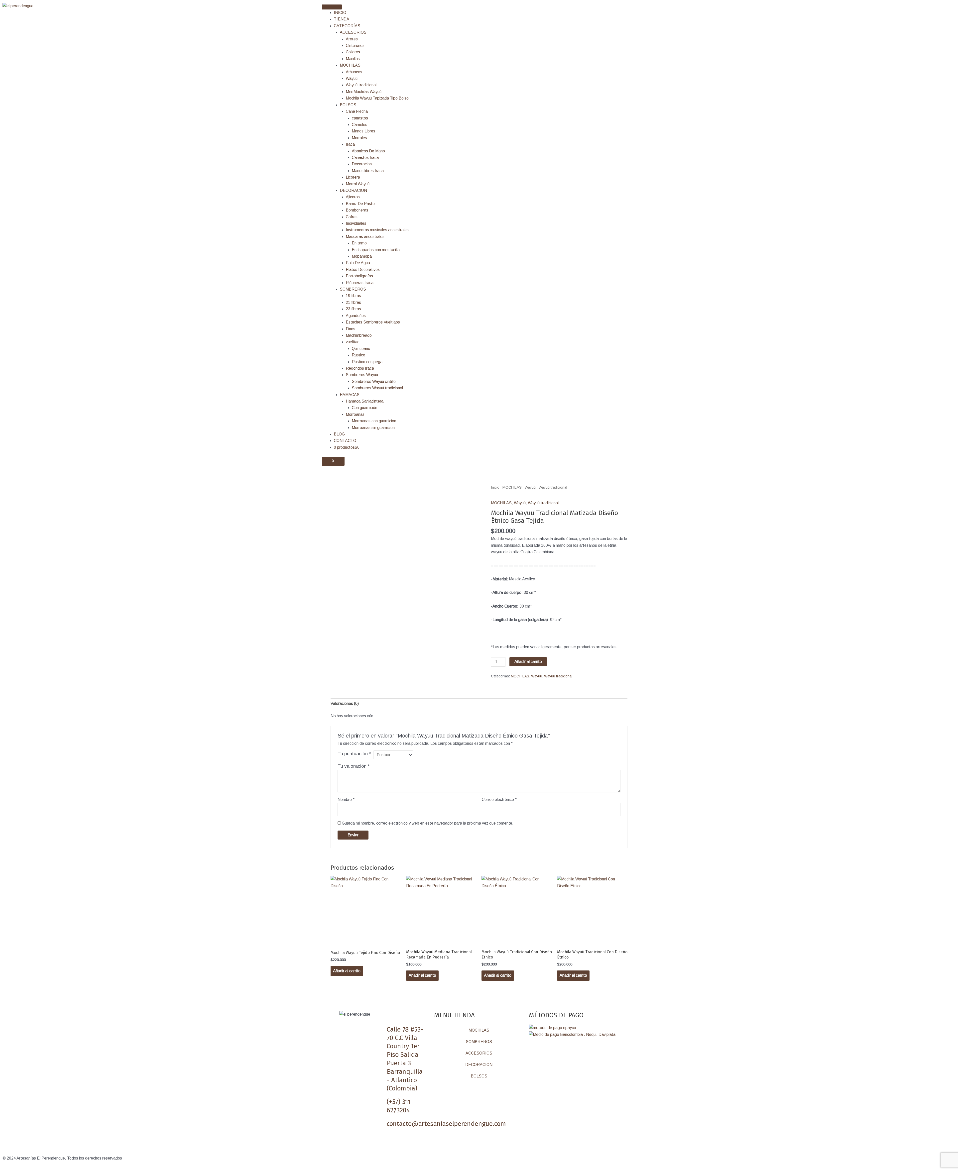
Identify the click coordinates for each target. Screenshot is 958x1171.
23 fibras (353, 309)
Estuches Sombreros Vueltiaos (373, 322)
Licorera (353, 177)
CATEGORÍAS (347, 26)
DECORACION (353, 190)
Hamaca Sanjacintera (364, 401)
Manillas (353, 59)
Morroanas (355, 414)
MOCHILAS (350, 65)
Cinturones (355, 45)
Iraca (350, 144)
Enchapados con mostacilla (376, 250)
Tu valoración (354, 766)
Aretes (352, 39)
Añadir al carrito (528, 661)
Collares (353, 52)
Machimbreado (359, 335)
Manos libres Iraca (368, 171)
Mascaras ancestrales (365, 236)
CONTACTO (345, 440)
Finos (350, 329)
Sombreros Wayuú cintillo (374, 381)
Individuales (356, 223)
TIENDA (341, 19)
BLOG (339, 434)
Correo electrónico (499, 799)
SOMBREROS (353, 289)
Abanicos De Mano (368, 151)
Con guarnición (364, 408)
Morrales (359, 138)
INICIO (340, 12)
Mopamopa (362, 256)
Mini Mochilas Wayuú (363, 92)
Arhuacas (354, 72)
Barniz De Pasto (360, 204)
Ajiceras (353, 197)
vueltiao (352, 342)
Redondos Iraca (360, 368)
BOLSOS (348, 105)
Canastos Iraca (365, 157)
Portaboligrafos (359, 276)
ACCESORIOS (353, 32)
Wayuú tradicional (361, 85)
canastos (360, 118)
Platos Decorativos (363, 269)
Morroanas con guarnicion (374, 421)
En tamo (359, 243)
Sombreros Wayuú (362, 375)
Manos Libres (363, 131)
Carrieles (359, 124)
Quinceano (361, 348)
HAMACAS (349, 395)
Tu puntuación (354, 753)
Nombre (346, 799)
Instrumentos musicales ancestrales (377, 230)
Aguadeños (356, 316)
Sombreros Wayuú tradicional (377, 388)
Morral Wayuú (357, 184)
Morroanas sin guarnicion (373, 428)
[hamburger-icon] (332, 6)
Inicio (495, 487)
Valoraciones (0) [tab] (345, 703)
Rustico (358, 355)
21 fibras (353, 302)
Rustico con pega (367, 362)
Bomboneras (357, 210)
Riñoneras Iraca (359, 283)
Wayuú (352, 78)
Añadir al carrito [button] (346, 971)
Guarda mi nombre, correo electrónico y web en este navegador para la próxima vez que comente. (427, 823)
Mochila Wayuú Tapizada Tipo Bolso (377, 98)
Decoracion (362, 164)
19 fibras (353, 296)
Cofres (352, 217)
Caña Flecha (357, 111)
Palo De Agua (358, 263)
